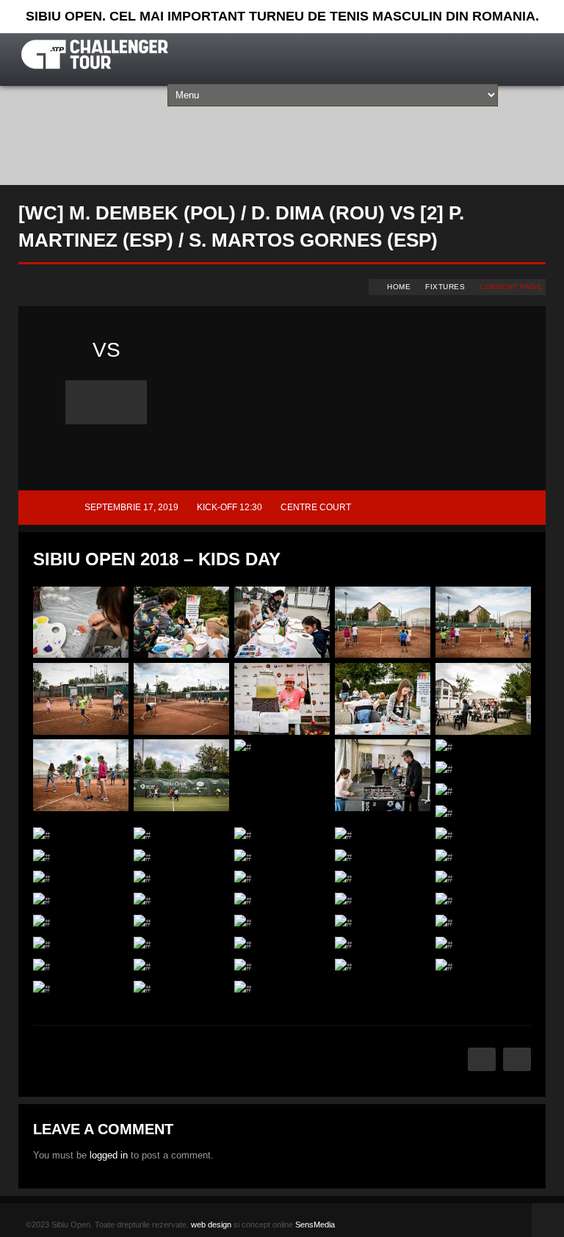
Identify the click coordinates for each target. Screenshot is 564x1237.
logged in (109, 1155)
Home (399, 287)
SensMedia (315, 1224)
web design (211, 1224)
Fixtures (445, 287)
